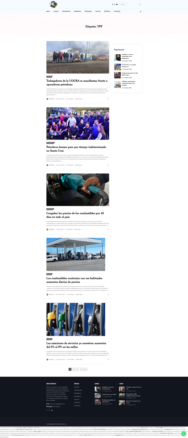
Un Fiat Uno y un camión (109, 394)
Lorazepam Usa (168, 429)
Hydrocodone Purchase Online (24, 429)
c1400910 (51, 98)
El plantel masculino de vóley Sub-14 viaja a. (130, 74)
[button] (184, 434)
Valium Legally (37, 431)
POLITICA (98, 11)
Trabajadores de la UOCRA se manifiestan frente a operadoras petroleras (77, 82)
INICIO (48, 11)
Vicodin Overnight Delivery (100, 429)
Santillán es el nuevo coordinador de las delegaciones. (127, 56)
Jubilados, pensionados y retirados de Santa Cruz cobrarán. (129, 83)
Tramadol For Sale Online (166, 433)
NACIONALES (88, 11)
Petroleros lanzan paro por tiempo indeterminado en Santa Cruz (76, 148)
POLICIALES (117, 11)
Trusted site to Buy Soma (32, 427)
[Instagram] (49, 410)
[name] (53, 4)
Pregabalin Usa (119, 435)
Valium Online (144, 427)
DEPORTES (107, 11)
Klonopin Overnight (158, 431)
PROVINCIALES (66, 11)
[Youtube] (52, 410)
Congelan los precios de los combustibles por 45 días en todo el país (75, 215)
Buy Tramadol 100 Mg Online (133, 431)
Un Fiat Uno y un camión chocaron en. (129, 65)
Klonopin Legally (21, 427)
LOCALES (56, 11)
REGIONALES (77, 11)
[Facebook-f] (46, 410)
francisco (51, 294)
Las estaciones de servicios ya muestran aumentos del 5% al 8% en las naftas (76, 345)
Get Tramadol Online (85, 435)
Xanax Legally (159, 427)
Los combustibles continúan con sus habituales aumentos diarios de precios (74, 280)
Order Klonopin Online (18, 435)
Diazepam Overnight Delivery (139, 429)
